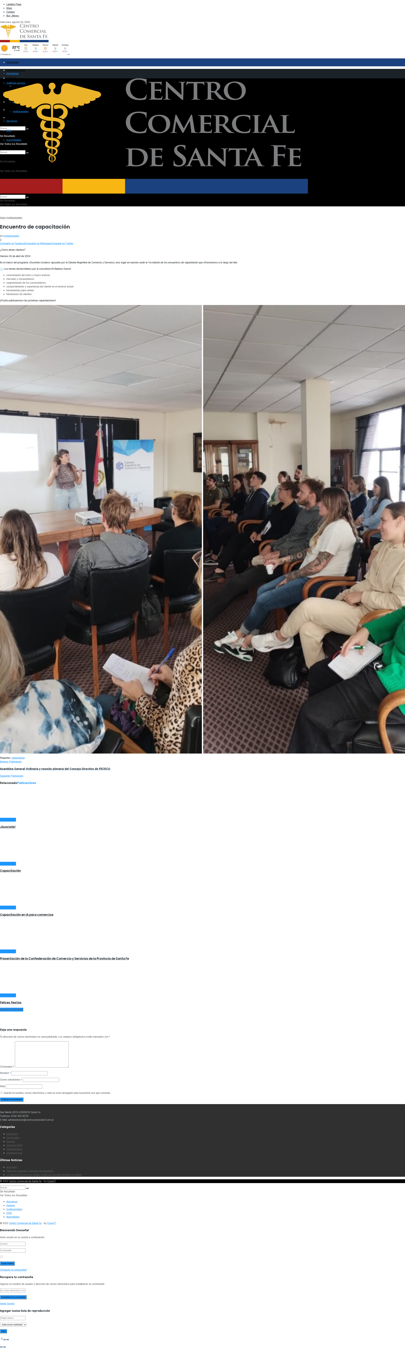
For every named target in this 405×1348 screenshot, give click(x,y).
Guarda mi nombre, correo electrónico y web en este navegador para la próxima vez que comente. (57, 1093)
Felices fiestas (11, 1002)
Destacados (13, 1138)
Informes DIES (14, 1145)
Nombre (5, 1073)
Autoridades (13, 1217)
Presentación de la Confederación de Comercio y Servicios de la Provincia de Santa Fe (64, 958)
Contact (10, 12)
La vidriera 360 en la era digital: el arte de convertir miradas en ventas (44, 1175)
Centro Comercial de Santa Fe (25, 1181)
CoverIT (51, 1181)
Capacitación (10, 871)
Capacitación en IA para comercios (26, 915)
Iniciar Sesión (7, 1304)
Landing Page (13, 4)
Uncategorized (14, 1153)
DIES (9, 1213)
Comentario (7, 1067)
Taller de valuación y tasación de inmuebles (30, 1171)
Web (2, 1086)
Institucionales (14, 218)
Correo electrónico (11, 1080)
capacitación (18, 758)
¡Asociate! (8, 827)
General (10, 1142)
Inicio (3, 218)
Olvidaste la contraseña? (13, 1270)
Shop (9, 8)
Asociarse (12, 62)
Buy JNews (12, 16)
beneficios (12, 1134)
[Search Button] (27, 197)
